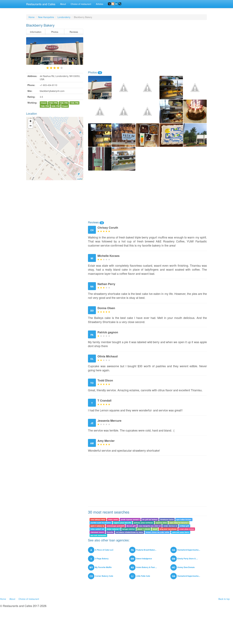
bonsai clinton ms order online (157, 532)
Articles (99, 4)
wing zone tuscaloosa (168, 529)
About (63, 4)
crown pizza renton (186, 529)
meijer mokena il (113, 529)
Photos (54, 31)
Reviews (74, 31)
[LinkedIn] (116, 3)
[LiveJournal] (119, 3)
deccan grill (131, 526)
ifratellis (110, 532)
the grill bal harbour (150, 519)
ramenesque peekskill (115, 526)
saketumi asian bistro (180, 532)
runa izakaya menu (98, 519)
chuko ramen (113, 519)
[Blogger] (112, 3)
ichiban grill (184, 526)
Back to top (224, 598)
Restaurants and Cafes (40, 4)
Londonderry (64, 17)
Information (35, 31)
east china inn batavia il (179, 522)
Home (32, 17)
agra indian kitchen (183, 519)
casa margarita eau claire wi (149, 526)
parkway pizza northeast (143, 522)
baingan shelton (128, 529)
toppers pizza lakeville (122, 522)
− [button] (30, 126)
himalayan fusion (167, 519)
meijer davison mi (170, 526)
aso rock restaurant (98, 535)
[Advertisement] (147, 45)
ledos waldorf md (97, 529)
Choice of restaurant (81, 4)
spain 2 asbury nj (97, 526)
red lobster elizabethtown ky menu (129, 532)
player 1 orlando (143, 529)
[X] (109, 3)
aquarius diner (161, 522)
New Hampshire (46, 17)
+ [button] (30, 121)
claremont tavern (97, 532)
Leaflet (79, 179)
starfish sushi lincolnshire (101, 522)
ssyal (155, 529)
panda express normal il (130, 519)
